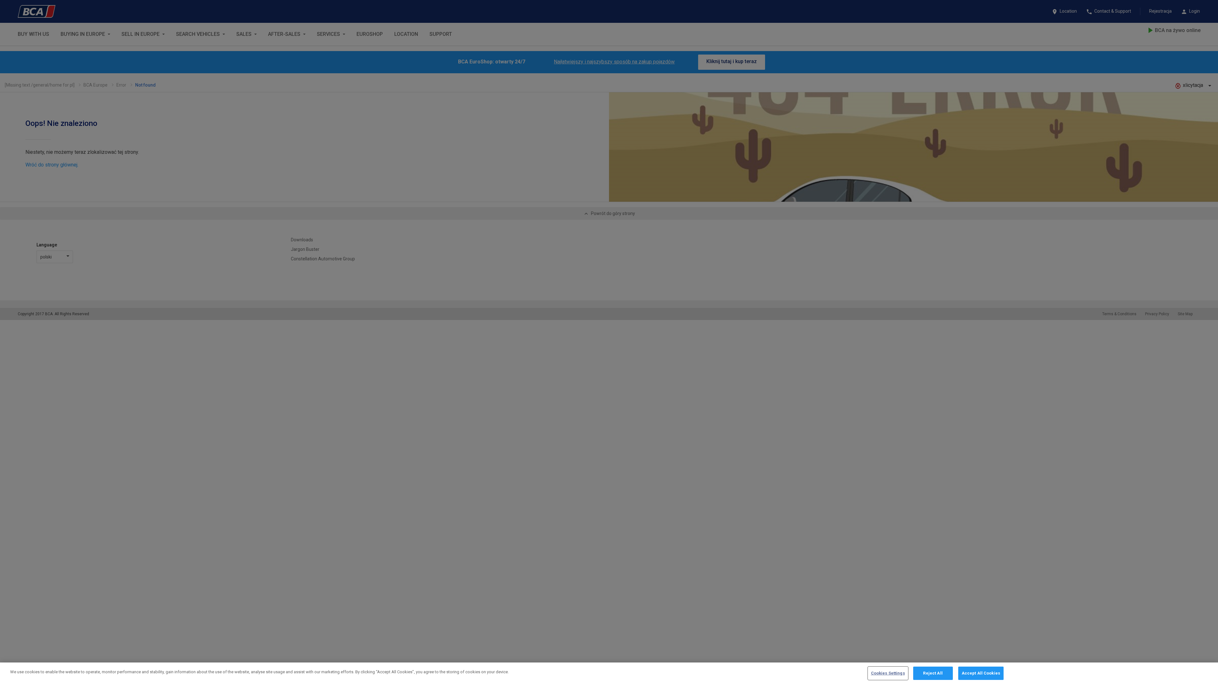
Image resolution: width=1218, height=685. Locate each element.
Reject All (932, 673)
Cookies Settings (888, 673)
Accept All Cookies (981, 673)
